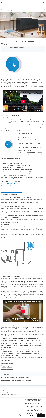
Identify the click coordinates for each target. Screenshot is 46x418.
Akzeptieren (40, 415)
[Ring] (2, 2)
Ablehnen (32, 415)
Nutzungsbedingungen (15, 394)
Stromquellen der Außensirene (8, 187)
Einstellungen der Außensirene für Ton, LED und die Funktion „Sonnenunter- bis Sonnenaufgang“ (22, 190)
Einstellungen (23, 415)
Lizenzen (8, 394)
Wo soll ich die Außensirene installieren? (10, 183)
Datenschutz (4, 394)
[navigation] (23, 9)
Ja (4, 366)
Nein (10, 366)
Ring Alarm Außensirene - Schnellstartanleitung (11, 192)
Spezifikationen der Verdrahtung (34, 139)
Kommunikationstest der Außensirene (9, 185)
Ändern (11, 390)
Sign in (40, 2)
